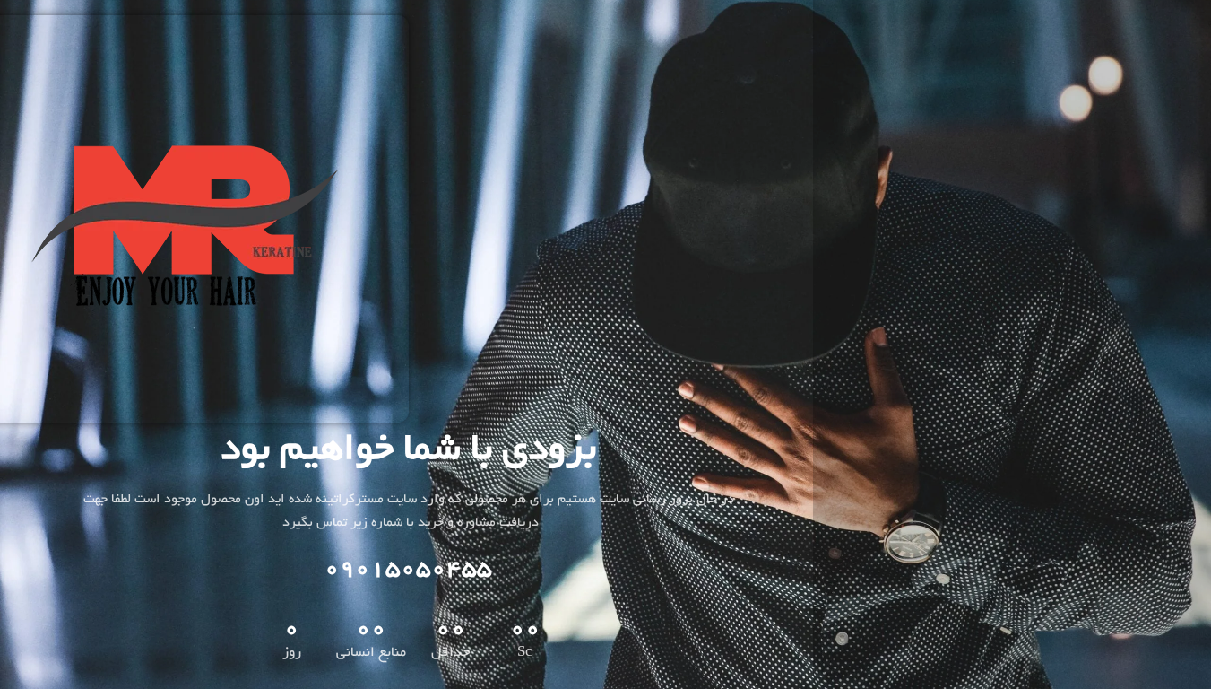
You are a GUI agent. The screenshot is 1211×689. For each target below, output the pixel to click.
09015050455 (408, 569)
